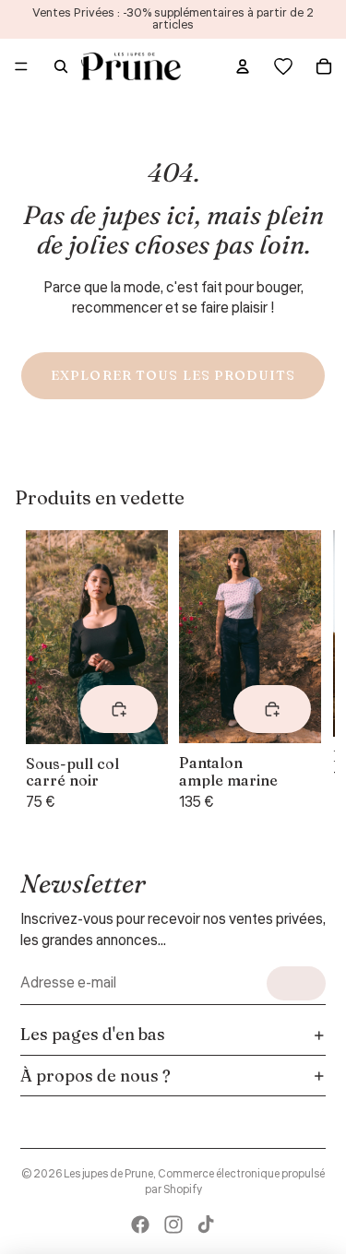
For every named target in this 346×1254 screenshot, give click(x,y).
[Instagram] (173, 1224)
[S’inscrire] (296, 983)
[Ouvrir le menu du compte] (242, 66)
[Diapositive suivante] (298, 672)
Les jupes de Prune (108, 1174)
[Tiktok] (206, 1224)
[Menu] (21, 66)
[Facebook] (140, 1224)
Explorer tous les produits (173, 375)
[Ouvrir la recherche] (61, 66)
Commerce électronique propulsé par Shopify (235, 1182)
